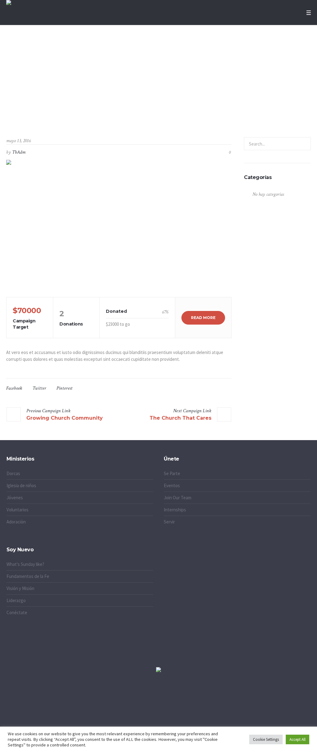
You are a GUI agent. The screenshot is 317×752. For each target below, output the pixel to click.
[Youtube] (184, 701)
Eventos (172, 485)
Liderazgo (16, 600)
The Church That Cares (180, 418)
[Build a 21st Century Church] (119, 225)
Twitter (39, 388)
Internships (175, 510)
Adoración (16, 522)
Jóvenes (15, 498)
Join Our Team (177, 498)
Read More (203, 317)
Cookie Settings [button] (266, 739)
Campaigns (138, 106)
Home (118, 106)
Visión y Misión (20, 588)
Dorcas (13, 473)
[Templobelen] (158, 670)
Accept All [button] (297, 739)
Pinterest (64, 388)
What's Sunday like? (25, 564)
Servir (169, 522)
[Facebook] (158, 701)
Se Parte (172, 473)
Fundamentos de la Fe (28, 576)
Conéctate (17, 612)
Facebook (14, 388)
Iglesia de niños (21, 485)
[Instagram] (132, 701)
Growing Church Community (64, 418)
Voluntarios (17, 510)
